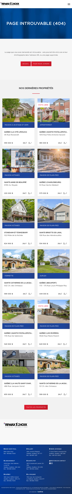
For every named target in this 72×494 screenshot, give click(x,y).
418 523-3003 (56, 455)
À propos (30, 446)
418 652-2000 (33, 469)
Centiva (40, 491)
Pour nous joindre (41, 64)
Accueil (25, 64)
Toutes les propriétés (36, 407)
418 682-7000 (11, 453)
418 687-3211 (33, 455)
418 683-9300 (11, 469)
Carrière (52, 446)
